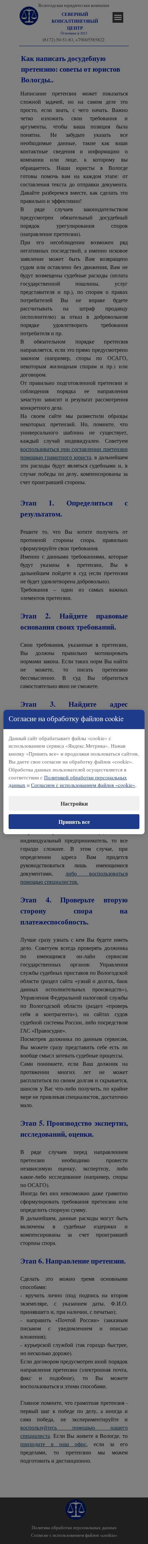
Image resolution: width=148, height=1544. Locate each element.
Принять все (74, 822)
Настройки (74, 803)
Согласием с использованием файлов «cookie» (83, 784)
